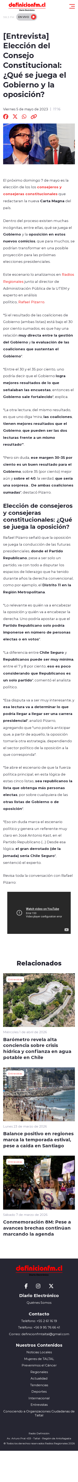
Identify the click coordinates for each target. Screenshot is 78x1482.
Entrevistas (15, 979)
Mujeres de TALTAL (39, 1359)
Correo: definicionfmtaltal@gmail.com (39, 1334)
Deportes (39, 1391)
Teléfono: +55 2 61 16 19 (39, 1321)
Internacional (39, 1398)
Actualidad (39, 1378)
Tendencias (39, 1385)
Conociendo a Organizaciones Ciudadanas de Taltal (39, 1413)
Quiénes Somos (39, 1303)
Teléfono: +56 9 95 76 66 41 (39, 1327)
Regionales (39, 1372)
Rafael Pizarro (31, 301)
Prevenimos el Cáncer (39, 1365)
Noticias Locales (39, 1352)
